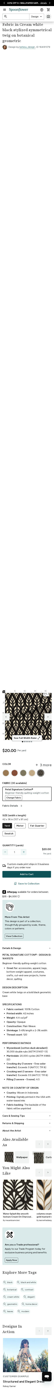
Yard (7, 825)
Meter (20, 825)
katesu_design (27, 47)
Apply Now (11, 1260)
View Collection (14, 936)
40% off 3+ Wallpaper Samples (23, 3)
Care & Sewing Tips (26, 1116)
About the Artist (26, 1130)
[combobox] (36, 17)
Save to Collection (26, 883)
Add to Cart (26, 874)
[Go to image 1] (22, 741)
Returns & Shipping (26, 1123)
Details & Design (26, 948)
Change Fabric (13, 797)
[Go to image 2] (24, 741)
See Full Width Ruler (27, 738)
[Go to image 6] (31, 741)
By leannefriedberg (44, 1220)
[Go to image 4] (27, 741)
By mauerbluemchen (11, 1220)
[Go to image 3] (26, 741)
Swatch (8, 833)
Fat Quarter (37, 825)
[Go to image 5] (29, 741)
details (43, 3)
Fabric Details (12, 806)
